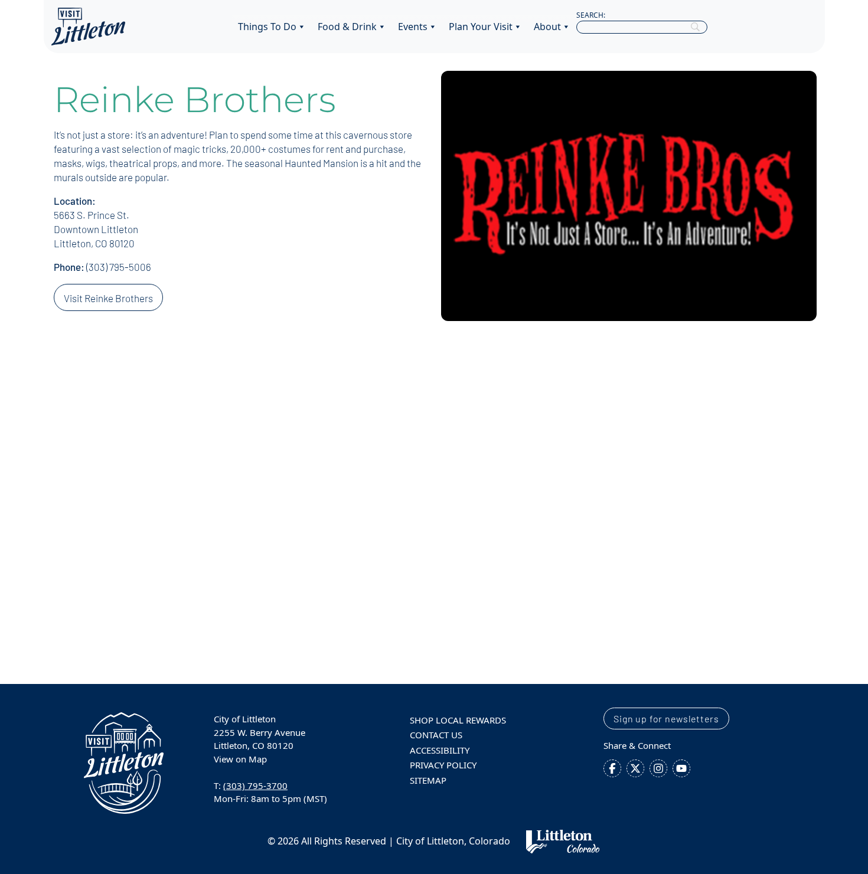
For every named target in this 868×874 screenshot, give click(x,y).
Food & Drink (347, 26)
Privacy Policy (443, 765)
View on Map (240, 759)
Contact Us (436, 735)
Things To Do (267, 26)
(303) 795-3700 (255, 785)
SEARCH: (590, 15)
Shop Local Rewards (458, 720)
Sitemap (428, 780)
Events (413, 26)
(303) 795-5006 (118, 267)
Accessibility (439, 750)
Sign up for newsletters (666, 718)
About (547, 26)
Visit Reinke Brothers (108, 298)
